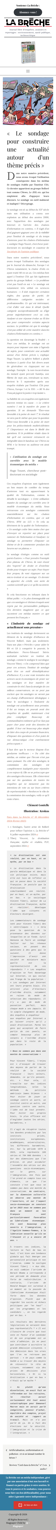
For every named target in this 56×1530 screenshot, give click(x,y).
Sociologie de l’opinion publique (23, 251)
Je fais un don (30, 1505)
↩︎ (37, 834)
